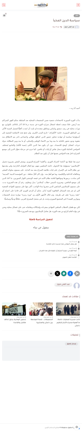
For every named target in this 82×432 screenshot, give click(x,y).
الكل (76, 15)
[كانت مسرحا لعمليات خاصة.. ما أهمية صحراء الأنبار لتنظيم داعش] (68, 309)
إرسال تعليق (71, 344)
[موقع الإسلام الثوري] (41, 4)
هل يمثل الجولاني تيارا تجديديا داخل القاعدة (61, 244)
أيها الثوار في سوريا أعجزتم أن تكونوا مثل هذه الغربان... (57, 251)
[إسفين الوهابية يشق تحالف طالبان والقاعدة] (14, 309)
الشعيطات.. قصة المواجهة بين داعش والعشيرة (42, 321)
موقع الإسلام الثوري (52, 428)
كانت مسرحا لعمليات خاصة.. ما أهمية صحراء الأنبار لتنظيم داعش (68, 323)
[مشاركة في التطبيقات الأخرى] (51, 273)
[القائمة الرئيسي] (78, 5)
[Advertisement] (41, 52)
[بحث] (3, 5)
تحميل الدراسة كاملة (41, 220)
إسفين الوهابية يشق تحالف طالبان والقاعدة (15, 321)
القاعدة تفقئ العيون (69, 257)
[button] (70, 273)
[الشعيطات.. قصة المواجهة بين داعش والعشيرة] (41, 309)
